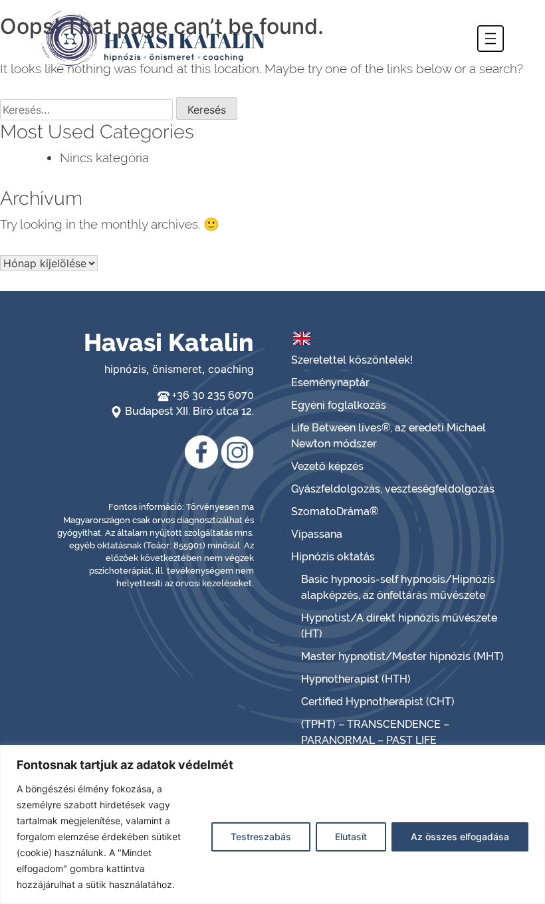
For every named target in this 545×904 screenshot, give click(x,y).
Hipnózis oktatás (333, 556)
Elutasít (351, 836)
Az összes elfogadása (460, 836)
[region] (272, 824)
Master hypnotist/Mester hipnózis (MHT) (402, 656)
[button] (490, 38)
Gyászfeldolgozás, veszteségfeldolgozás (392, 489)
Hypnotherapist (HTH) (356, 679)
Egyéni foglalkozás (338, 405)
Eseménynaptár (330, 382)
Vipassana (316, 534)
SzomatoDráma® (334, 511)
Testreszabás (261, 836)
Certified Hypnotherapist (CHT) (378, 701)
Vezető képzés (327, 466)
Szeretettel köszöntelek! (352, 360)
